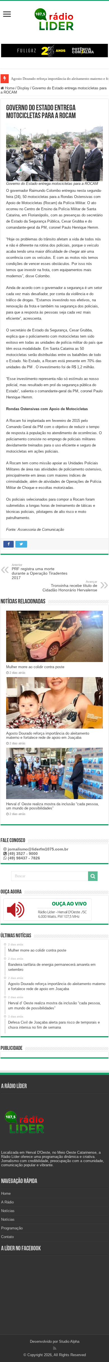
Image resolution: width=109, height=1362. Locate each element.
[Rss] (55, 1348)
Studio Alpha (69, 1341)
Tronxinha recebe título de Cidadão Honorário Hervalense (69, 586)
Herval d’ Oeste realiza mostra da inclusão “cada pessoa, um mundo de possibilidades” (52, 806)
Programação (12, 1228)
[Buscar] (93, 876)
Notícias (8, 1211)
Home (9, 88)
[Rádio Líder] (54, 18)
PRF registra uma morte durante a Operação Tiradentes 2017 (39, 571)
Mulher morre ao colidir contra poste (35, 667)
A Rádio (7, 1202)
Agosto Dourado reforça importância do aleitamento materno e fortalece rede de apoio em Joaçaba (47, 735)
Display (23, 88)
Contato (7, 1237)
